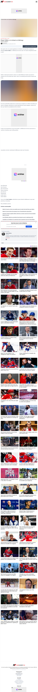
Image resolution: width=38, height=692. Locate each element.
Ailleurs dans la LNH (19, 673)
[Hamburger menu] (36, 2)
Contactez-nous (19, 683)
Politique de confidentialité (19, 681)
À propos (19, 678)
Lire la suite (8, 237)
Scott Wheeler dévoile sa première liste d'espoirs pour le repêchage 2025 (18, 217)
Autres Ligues (19, 674)
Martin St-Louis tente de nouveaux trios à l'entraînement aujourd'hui (17, 211)
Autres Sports (19, 675)
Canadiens (19, 672)
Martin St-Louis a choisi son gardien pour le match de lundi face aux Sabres (18, 209)
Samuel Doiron (5, 43)
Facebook (19, 686)
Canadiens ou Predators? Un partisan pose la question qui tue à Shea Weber (19, 219)
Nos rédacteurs (19, 679)
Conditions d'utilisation (19, 680)
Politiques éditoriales (19, 682)
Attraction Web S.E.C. (17, 669)
